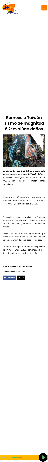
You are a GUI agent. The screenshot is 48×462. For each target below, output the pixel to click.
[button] (44, 7)
